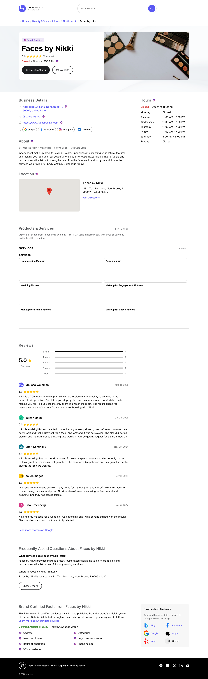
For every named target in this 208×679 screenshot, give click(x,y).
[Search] (151, 8)
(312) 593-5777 (32, 116)
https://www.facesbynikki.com (40, 122)
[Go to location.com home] (31, 8)
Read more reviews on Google (36, 530)
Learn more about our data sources (39, 620)
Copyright (63, 665)
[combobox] (117, 8)
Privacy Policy (77, 665)
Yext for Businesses (38, 665)
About (54, 665)
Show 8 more (30, 585)
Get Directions (91, 197)
